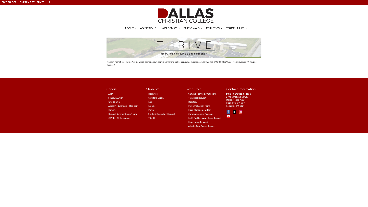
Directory (192, 101)
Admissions (148, 28)
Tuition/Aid (191, 28)
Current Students (32, 2)
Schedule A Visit (115, 97)
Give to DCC (9, 2)
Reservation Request (198, 122)
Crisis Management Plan (199, 110)
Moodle (152, 106)
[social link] (228, 112)
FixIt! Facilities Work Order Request (204, 118)
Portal (151, 110)
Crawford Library (156, 97)
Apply (110, 93)
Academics (169, 28)
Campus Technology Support (202, 93)
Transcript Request (197, 97)
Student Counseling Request (161, 114)
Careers (112, 110)
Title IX (151, 118)
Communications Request (200, 114)
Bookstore (153, 93)
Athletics (213, 28)
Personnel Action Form (199, 106)
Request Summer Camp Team (122, 114)
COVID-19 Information (119, 118)
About (129, 28)
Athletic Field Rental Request (201, 126)
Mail (150, 101)
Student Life (235, 28)
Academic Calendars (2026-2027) (123, 106)
